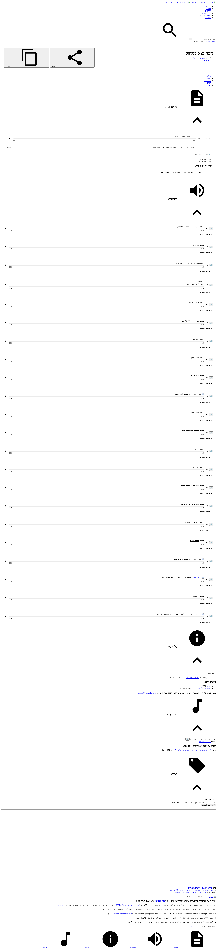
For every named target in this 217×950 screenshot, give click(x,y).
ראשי (214, 41)
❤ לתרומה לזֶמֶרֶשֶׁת (208, 805)
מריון (209, 686)
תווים (208, 83)
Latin (199, 172)
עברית (207, 172)
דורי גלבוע (184, 614)
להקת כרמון (179, 394)
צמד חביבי (195, 449)
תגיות (209, 85)
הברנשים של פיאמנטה (202, 688)
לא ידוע (207, 60)
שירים (208, 6)
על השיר (207, 81)
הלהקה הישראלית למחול (190, 431)
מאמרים (208, 18)
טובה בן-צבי (195, 376)
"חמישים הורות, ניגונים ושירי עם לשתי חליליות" (193, 750)
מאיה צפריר (194, 413)
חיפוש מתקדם (205, 15)
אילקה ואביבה (194, 303)
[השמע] (6, 228)
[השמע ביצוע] (9, 138)
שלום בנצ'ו (204, 58)
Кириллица (188, 172)
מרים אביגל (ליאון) (192, 522)
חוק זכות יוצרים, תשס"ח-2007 (127, 905)
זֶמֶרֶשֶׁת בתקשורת (181, 892)
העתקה (8, 66)
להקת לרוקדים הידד (191, 284)
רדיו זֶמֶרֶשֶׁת (208, 890)
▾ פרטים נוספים (206, 234)
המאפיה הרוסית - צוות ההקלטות (168, 614)
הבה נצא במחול (204, 147)
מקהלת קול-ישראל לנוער (190, 321)
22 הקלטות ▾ (206, 138)
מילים (208, 76)
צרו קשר (198, 892)
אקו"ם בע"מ (160, 901)
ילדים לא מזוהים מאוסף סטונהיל (174, 577)
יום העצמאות (209, 799)
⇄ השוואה (10, 147)
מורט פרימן (195, 486)
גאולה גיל (195, 467)
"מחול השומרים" (192, 678)
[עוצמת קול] (199, 138)
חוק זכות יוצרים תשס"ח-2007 (120, 914)
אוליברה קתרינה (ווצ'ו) (179, 263)
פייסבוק (191, 892)
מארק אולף (195, 358)
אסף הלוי (195, 58)
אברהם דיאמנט (205, 742)
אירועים (208, 11)
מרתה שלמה (185, 486)
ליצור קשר (62, 905)
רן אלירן (196, 596)
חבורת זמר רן (194, 541)
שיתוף (53, 66)
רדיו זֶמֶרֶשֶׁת (206, 13)
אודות (204, 892)
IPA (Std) (176, 172)
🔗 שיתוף (207, 154)
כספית (192, 926)
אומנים (208, 9)
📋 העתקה (197, 154)
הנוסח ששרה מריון (187, 147)
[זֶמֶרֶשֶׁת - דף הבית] (212, 897)
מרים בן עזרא (178, 559)
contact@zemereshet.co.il (147, 693)
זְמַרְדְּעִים (172, 890)
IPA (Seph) (165, 172)
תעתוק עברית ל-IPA (184, 890)
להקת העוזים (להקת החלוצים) (185, 137)
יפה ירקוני (195, 245)
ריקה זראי (195, 339)
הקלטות (206, 78)
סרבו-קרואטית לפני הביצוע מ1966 (164, 147)
